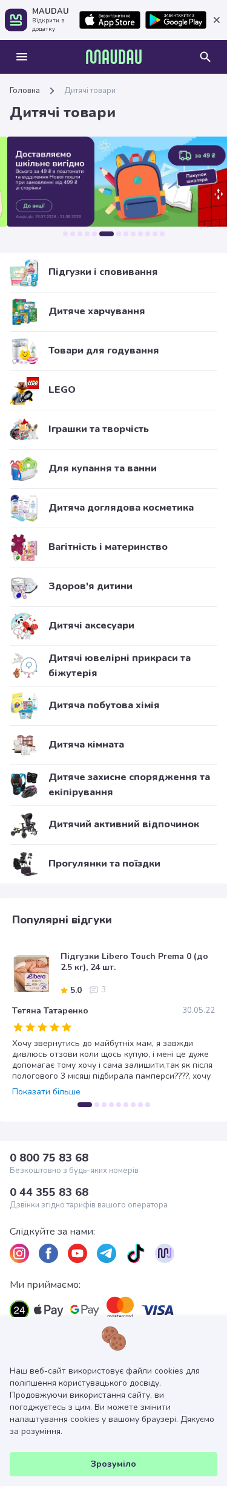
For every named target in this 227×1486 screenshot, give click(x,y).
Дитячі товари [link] (90, 90)
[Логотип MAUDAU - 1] (114, 57)
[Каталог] (22, 57)
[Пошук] (205, 57)
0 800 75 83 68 (49, 1158)
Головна (25, 90)
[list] (19, 1253)
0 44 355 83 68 (49, 1192)
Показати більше (46, 1092)
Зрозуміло (113, 1464)
